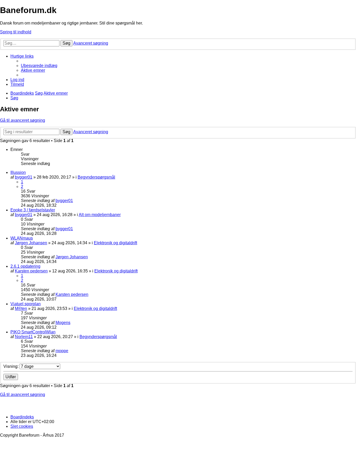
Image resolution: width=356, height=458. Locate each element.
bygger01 (23, 177)
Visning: (11, 366)
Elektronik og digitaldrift (115, 243)
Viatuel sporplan (25, 304)
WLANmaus (21, 238)
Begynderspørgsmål (96, 177)
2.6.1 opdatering (25, 266)
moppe (62, 351)
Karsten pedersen (31, 271)
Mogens (63, 322)
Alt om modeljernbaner (100, 214)
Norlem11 (24, 336)
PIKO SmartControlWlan (33, 332)
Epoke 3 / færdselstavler (32, 210)
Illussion (18, 172)
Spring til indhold (15, 32)
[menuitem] (39, 65)
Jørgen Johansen (31, 243)
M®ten (21, 308)
